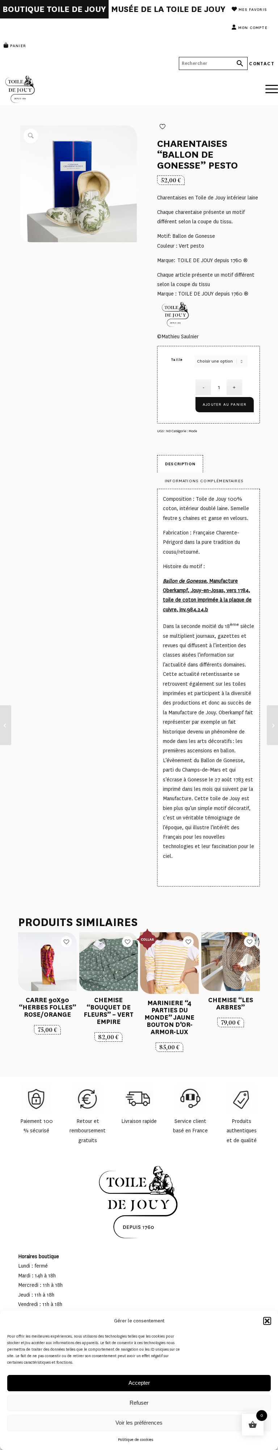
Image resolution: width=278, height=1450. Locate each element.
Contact (261, 63)
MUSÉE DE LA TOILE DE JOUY (168, 9)
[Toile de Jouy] (54, 89)
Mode (193, 431)
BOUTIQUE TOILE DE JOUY (54, 9)
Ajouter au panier (225, 404)
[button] (267, 1321)
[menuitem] (54, 9)
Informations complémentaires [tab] (204, 481)
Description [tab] (180, 464)
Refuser (139, 1403)
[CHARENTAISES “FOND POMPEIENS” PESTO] (272, 725)
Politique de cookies (135, 1439)
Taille (177, 359)
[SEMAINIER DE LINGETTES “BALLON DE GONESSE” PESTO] (5, 725)
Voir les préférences (139, 1423)
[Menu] (268, 83)
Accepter (139, 1383)
